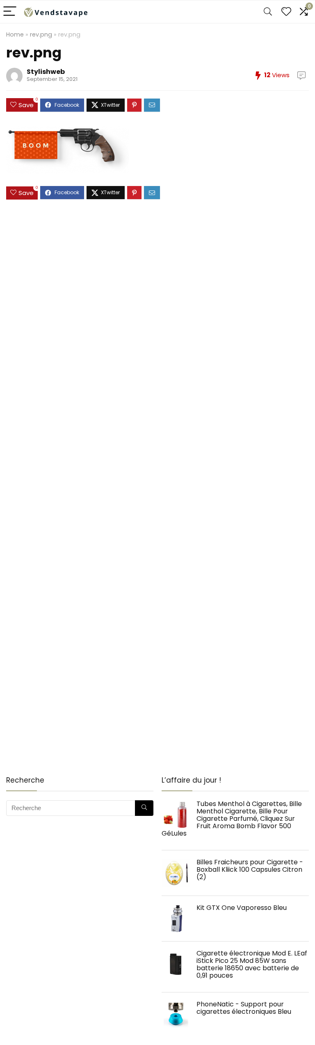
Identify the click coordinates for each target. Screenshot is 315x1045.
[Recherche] (144, 808)
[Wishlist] (286, 12)
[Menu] (10, 12)
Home (15, 34)
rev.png (41, 34)
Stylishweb (46, 71)
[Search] (268, 12)
